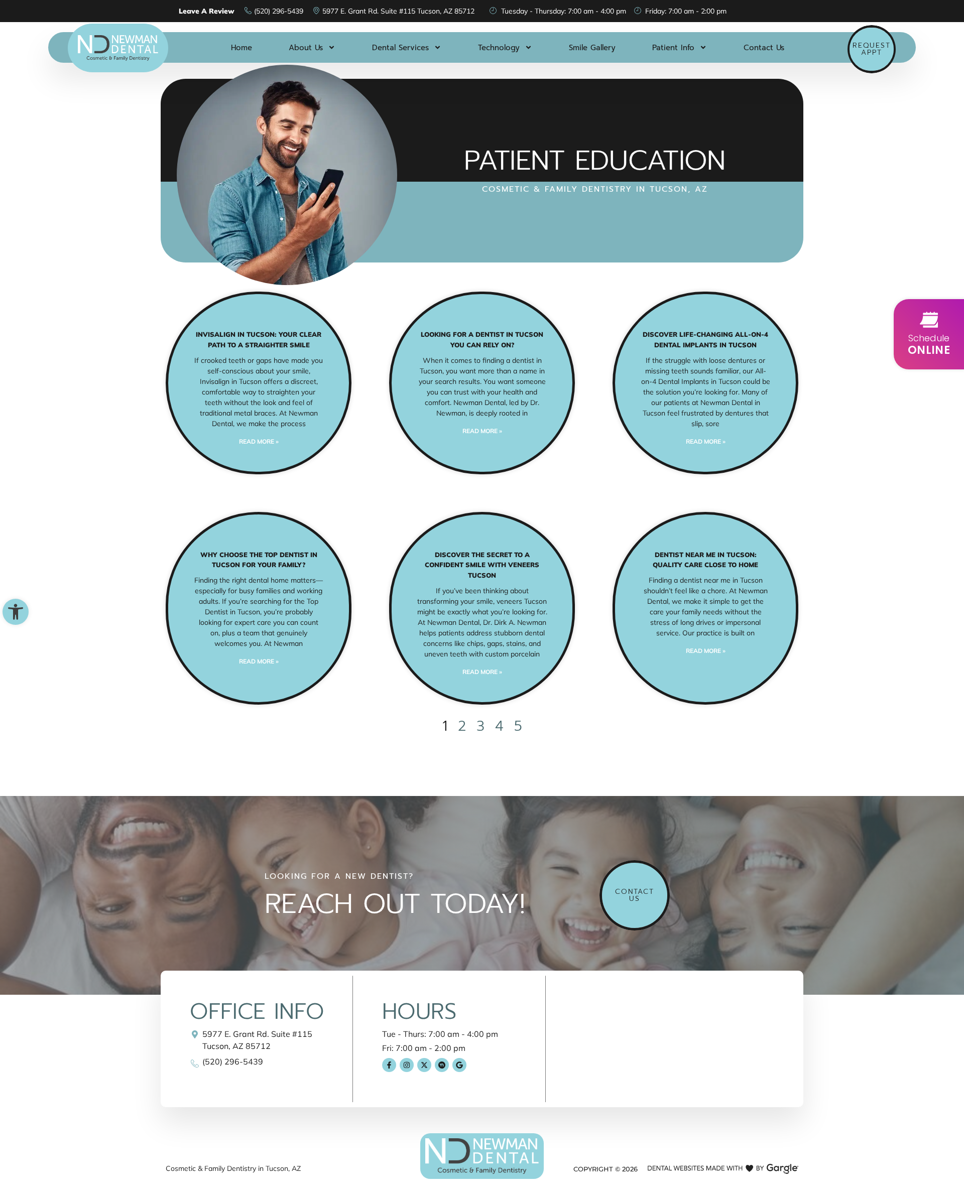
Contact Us (764, 47)
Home (241, 47)
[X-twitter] (424, 1065)
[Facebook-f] (389, 1065)
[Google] (459, 1065)
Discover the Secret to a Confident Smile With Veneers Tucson (482, 565)
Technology (499, 47)
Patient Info (673, 47)
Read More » (259, 441)
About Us (306, 47)
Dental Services (400, 47)
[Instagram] (407, 1065)
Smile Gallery (592, 47)
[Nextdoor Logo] (442, 1065)
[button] (16, 612)
